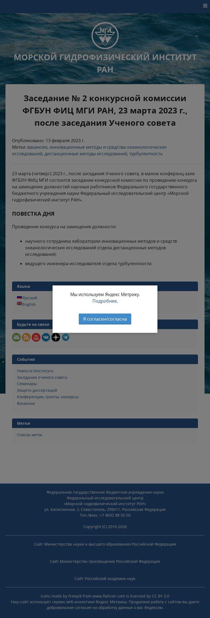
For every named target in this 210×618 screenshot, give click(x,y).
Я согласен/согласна (105, 319)
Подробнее (104, 301)
